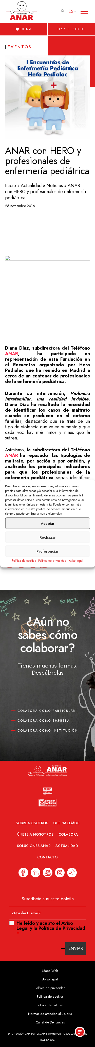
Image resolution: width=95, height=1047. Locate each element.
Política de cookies (24, 560)
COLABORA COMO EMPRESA (43, 720)
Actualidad (31, 185)
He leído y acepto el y (50, 928)
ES (70, 11)
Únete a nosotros (35, 834)
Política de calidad (50, 1005)
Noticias (54, 185)
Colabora (68, 834)
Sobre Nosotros (32, 822)
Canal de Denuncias (50, 1022)
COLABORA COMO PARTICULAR (46, 711)
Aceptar (47, 523)
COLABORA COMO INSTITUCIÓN (47, 730)
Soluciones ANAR (33, 845)
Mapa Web (50, 970)
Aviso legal (76, 560)
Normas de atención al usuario (50, 1013)
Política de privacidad (52, 560)
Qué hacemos (66, 822)
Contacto (47, 857)
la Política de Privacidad (59, 928)
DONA (26, 29)
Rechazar (48, 537)
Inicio (10, 185)
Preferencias (47, 551)
